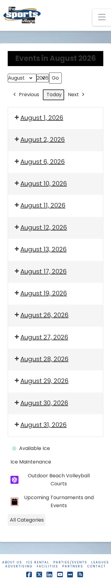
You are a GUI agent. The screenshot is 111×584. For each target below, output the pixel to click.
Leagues (100, 562)
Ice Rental (37, 562)
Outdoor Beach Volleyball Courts (59, 479)
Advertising (19, 566)
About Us (12, 562)
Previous (29, 94)
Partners (72, 566)
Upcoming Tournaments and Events (59, 501)
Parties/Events (70, 562)
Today (54, 94)
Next (73, 94)
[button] (101, 17)
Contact (96, 566)
